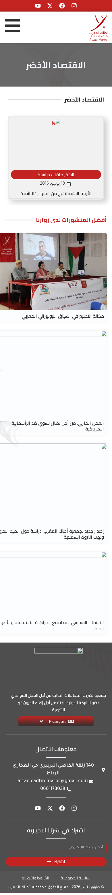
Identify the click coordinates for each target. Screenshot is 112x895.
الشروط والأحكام (35, 878)
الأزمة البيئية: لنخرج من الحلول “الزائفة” (56, 193)
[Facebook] (62, 6)
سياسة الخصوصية (75, 878)
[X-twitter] (50, 6)
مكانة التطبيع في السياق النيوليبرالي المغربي (63, 316)
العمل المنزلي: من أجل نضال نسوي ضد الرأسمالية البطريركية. (57, 426)
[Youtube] (38, 6)
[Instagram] (74, 6)
